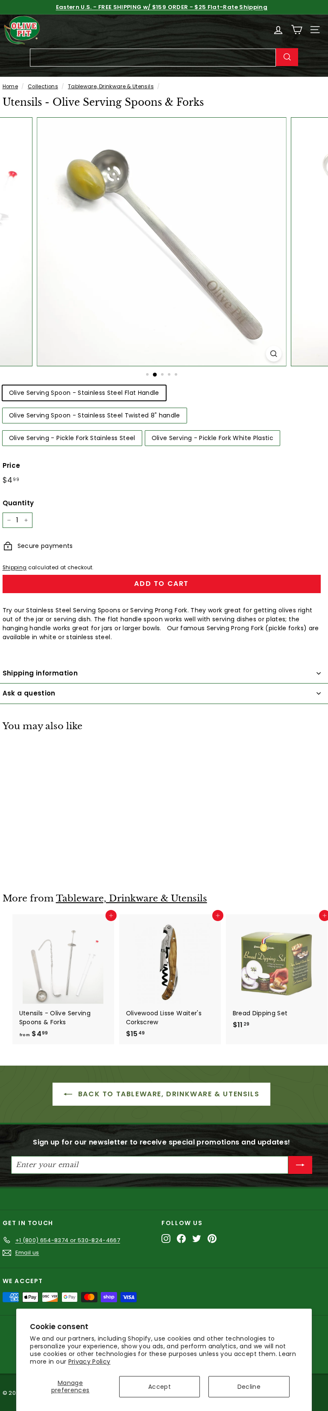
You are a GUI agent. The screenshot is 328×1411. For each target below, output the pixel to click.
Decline (249, 1386)
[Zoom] (274, 354)
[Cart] (297, 29)
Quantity (18, 502)
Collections (43, 86)
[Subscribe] (300, 1165)
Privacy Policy (89, 1361)
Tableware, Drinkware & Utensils (111, 86)
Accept (159, 1386)
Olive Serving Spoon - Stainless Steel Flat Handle (84, 392)
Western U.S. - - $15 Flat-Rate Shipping (161, 7)
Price (11, 465)
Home (10, 86)
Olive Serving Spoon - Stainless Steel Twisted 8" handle (94, 415)
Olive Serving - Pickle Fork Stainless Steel (72, 438)
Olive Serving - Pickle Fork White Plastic (212, 438)
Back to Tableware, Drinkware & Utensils (167, 1094)
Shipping (15, 567)
